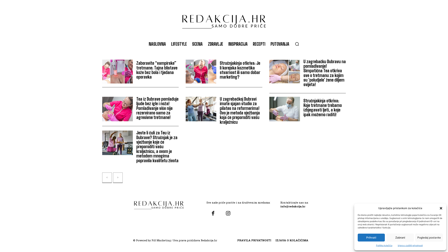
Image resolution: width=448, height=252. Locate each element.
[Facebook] (213, 213)
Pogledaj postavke (429, 237)
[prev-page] (107, 178)
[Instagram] (227, 213)
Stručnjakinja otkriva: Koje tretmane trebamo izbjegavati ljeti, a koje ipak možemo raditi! (322, 107)
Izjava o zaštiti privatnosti (410, 245)
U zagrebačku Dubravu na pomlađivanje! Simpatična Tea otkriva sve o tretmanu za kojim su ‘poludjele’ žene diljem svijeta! (324, 73)
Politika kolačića (384, 245)
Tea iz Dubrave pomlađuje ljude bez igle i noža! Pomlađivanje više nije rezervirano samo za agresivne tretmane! (157, 108)
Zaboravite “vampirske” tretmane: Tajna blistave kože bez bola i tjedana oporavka (156, 70)
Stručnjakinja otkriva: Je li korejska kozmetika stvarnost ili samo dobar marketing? (240, 70)
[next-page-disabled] (118, 178)
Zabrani (400, 237)
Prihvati (371, 237)
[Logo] (224, 20)
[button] (441, 208)
